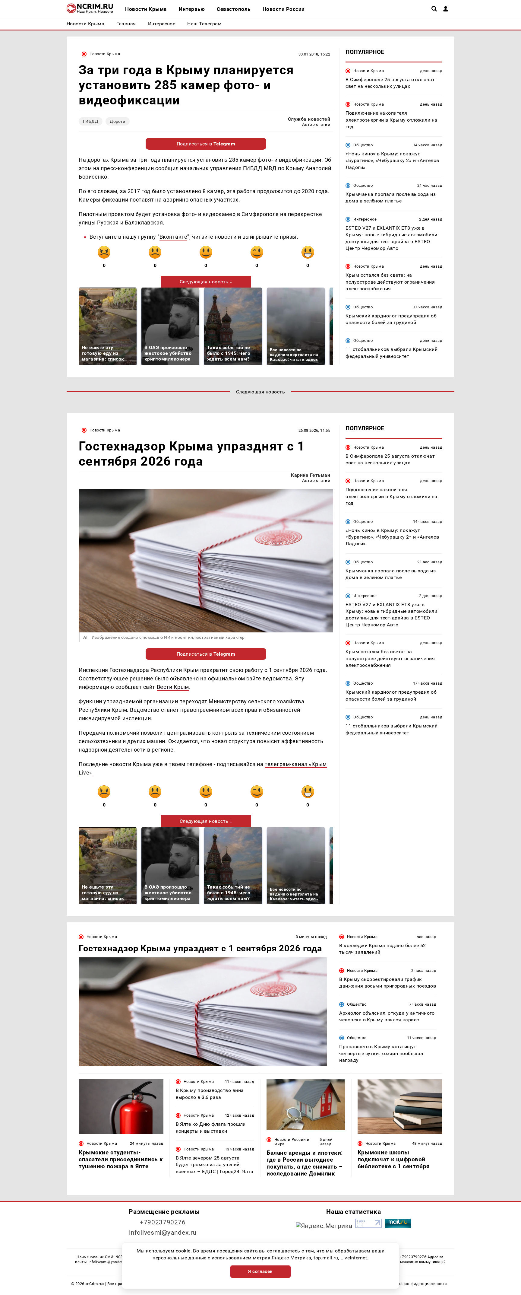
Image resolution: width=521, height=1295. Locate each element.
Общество (363, 145)
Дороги (117, 121)
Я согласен (260, 1271)
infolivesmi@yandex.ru (163, 1232)
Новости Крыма (105, 54)
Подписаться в (206, 144)
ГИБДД (90, 121)
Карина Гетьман (310, 475)
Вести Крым (173, 687)
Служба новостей (309, 119)
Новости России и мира (291, 1141)
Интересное (365, 219)
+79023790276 (163, 1222)
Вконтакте (173, 237)
